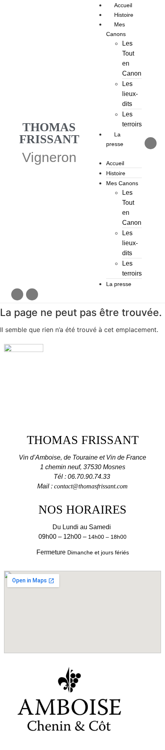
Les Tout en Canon (131, 58)
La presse (118, 284)
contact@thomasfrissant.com (91, 486)
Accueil (123, 5)
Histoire (123, 15)
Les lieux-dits (130, 93)
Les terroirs (132, 119)
